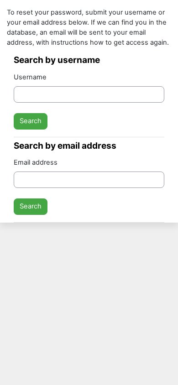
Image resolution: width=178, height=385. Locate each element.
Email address (36, 162)
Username (30, 77)
